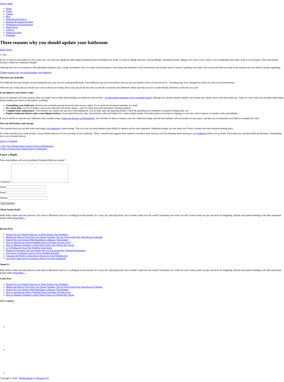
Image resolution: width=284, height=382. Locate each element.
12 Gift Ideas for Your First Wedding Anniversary (29, 248)
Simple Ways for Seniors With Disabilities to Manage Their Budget (37, 240)
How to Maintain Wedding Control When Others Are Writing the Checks (40, 245)
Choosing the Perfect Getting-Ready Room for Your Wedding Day (37, 256)
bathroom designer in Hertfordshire (78, 118)
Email (2, 192)
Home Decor (6, 49)
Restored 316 (42, 378)
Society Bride (6, 3)
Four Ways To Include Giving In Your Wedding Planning (32, 253)
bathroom (202, 133)
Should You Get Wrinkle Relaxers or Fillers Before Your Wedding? (37, 234)
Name (3, 187)
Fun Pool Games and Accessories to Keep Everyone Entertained (36, 258)
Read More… (19, 218)
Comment (5, 182)
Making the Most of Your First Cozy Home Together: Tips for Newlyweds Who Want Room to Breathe (54, 237)
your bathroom (53, 128)
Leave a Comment (8, 141)
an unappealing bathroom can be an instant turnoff (128, 97)
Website (3, 198)
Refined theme (26, 378)
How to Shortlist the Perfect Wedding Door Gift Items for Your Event (38, 242)
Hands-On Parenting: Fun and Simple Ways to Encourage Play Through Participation (46, 250)
